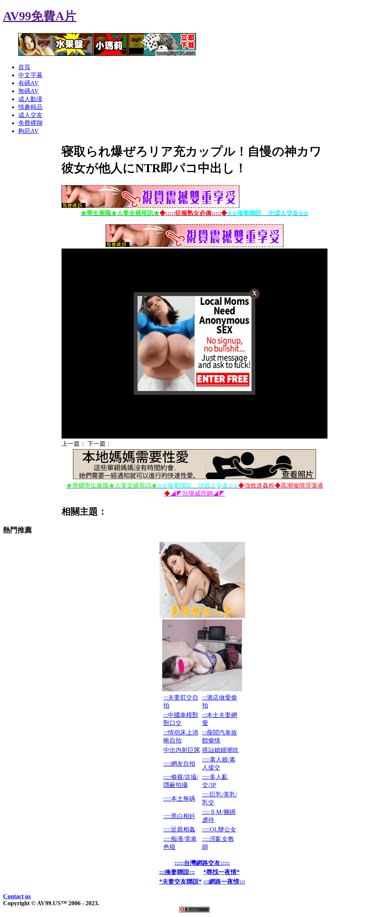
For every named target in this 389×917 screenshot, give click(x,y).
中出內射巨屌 (181, 750)
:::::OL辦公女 (219, 829)
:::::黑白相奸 (179, 816)
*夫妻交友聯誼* (180, 881)
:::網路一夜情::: (224, 881)
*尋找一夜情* (221, 872)
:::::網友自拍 (179, 763)
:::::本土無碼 (179, 798)
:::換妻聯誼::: (177, 872)
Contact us (17, 896)
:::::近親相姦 (179, 829)
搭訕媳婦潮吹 (220, 750)
